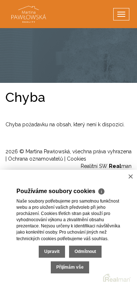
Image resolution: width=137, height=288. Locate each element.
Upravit (52, 251)
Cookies (76, 159)
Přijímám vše (70, 267)
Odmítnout (85, 251)
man (120, 166)
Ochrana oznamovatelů (35, 159)
